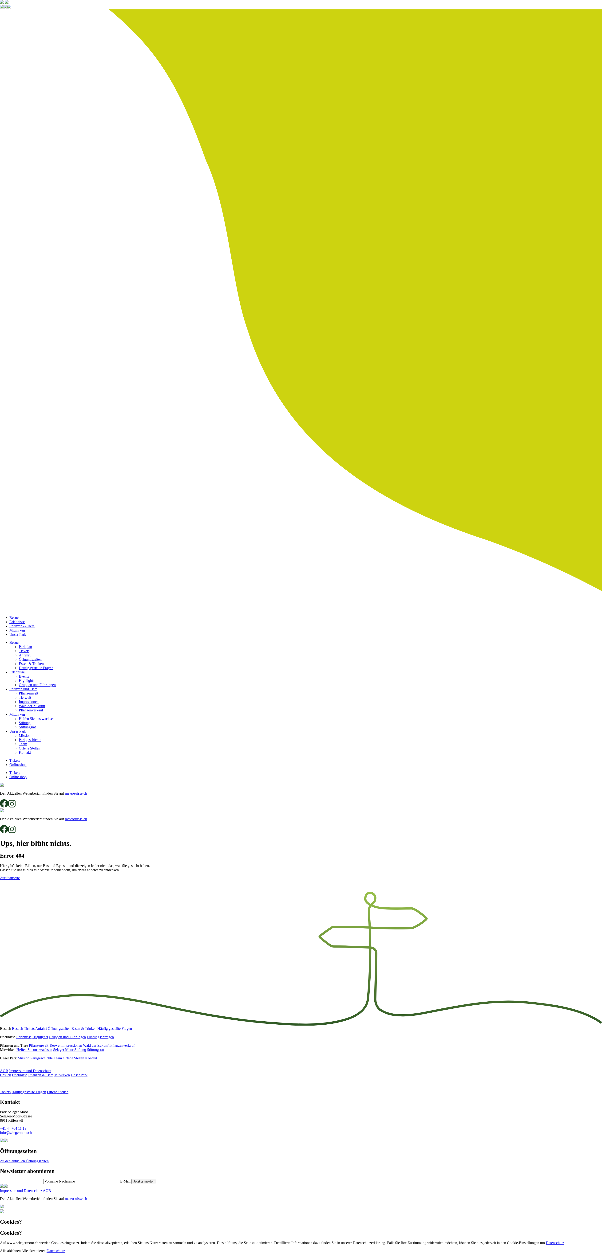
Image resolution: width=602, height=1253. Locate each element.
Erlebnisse (17, 622)
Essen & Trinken (31, 664)
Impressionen (29, 702)
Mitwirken (17, 630)
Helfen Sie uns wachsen (37, 719)
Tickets (24, 651)
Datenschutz (555, 1243)
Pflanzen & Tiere (22, 626)
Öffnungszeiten (30, 659)
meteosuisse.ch (76, 793)
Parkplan (25, 647)
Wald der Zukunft (32, 706)
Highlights (26, 681)
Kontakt (25, 752)
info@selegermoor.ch (16, 1133)
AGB (4, 1071)
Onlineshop (18, 765)
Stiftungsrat (27, 727)
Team (23, 744)
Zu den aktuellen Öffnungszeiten (24, 1161)
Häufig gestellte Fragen (36, 668)
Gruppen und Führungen (37, 685)
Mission (25, 736)
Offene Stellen (29, 748)
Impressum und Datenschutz (30, 1071)
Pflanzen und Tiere (23, 689)
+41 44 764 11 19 (13, 1128)
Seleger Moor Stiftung (69, 1050)
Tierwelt (25, 697)
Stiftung (25, 723)
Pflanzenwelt (28, 693)
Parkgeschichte (30, 740)
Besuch (14, 618)
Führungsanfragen (100, 1037)
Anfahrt (24, 655)
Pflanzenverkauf (31, 710)
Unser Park (17, 634)
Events (24, 676)
